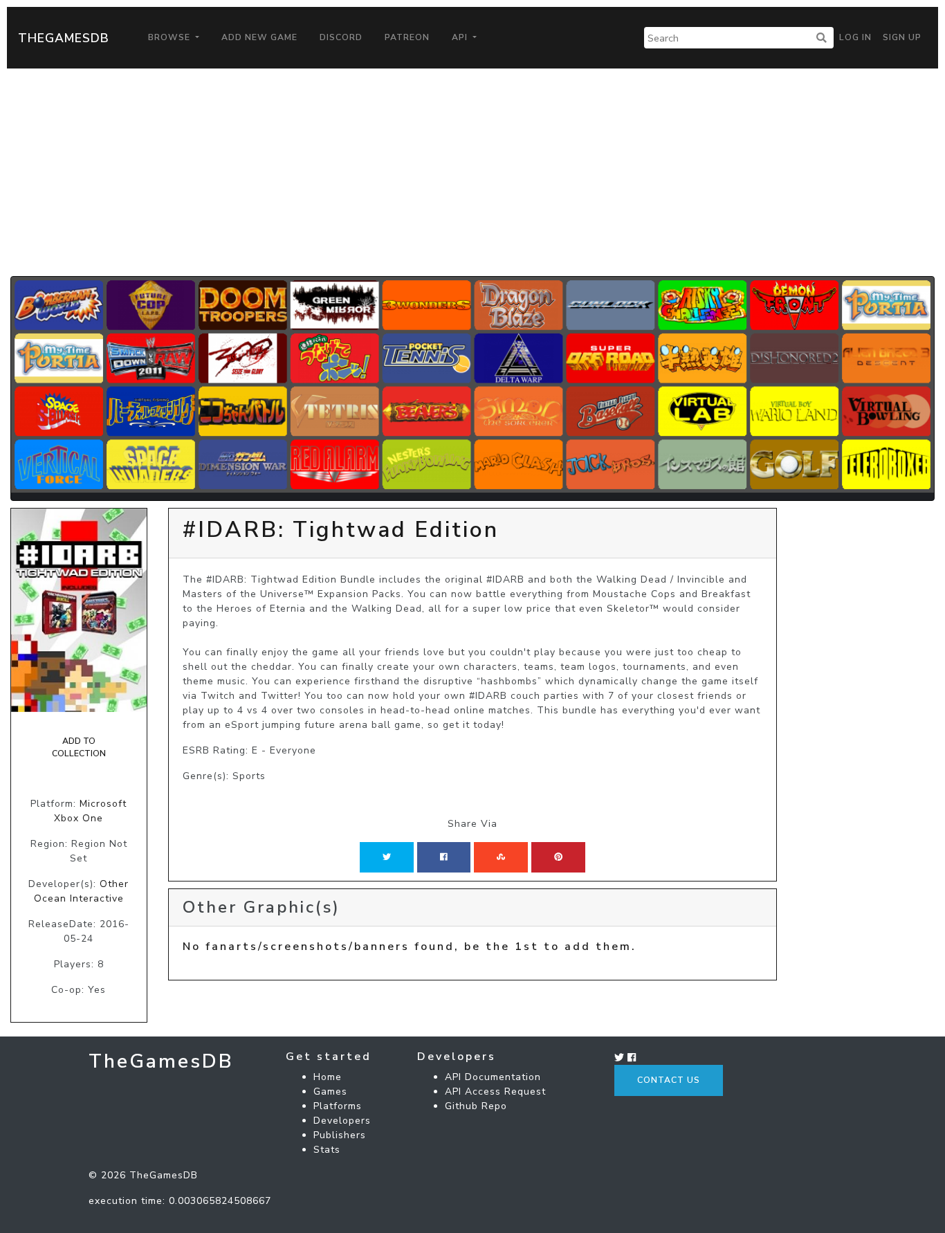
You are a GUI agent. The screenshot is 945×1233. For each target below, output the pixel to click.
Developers (342, 1120)
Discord (341, 37)
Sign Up (902, 37)
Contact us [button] (668, 1080)
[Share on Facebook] (443, 857)
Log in (855, 37)
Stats (326, 1149)
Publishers (339, 1135)
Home (327, 1077)
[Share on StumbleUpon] (501, 857)
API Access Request (495, 1091)
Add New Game (259, 37)
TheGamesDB (63, 38)
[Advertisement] (472, 172)
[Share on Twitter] (387, 857)
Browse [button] (170, 37)
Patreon (407, 37)
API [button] (461, 37)
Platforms (337, 1106)
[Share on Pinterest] (558, 857)
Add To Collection (79, 747)
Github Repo (476, 1106)
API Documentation (493, 1077)
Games (330, 1091)
